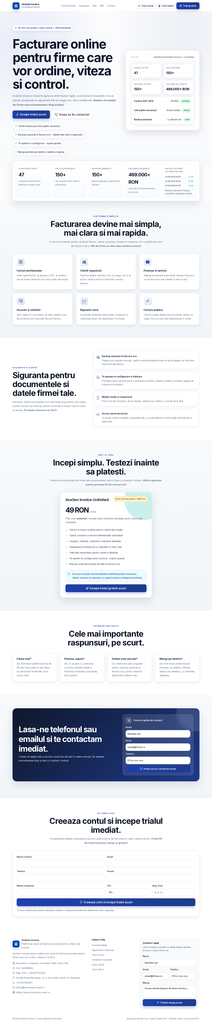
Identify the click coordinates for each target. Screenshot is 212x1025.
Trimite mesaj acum (171, 1002)
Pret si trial (98, 955)
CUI (109, 885)
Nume (129, 727)
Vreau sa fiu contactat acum (159, 768)
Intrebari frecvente (102, 959)
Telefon (130, 754)
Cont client (167, 5)
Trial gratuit (189, 5)
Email (128, 740)
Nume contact (24, 857)
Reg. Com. (157, 885)
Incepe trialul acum (33, 114)
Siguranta (84, 5)
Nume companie (25, 885)
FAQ (102, 5)
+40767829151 (24, 982)
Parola (110, 871)
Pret (94, 5)
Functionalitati (68, 5)
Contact (111, 5)
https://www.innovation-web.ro (33, 992)
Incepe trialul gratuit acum (108, 588)
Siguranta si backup (103, 950)
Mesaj (146, 983)
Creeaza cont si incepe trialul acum (108, 902)
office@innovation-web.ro (30, 987)
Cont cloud (147, 5)
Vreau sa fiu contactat (74, 114)
